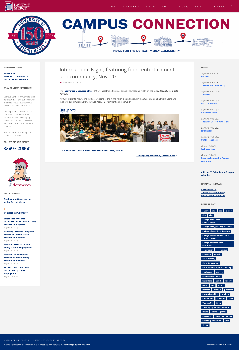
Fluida (219, 345)
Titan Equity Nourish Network (215, 307)
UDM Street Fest (209, 140)
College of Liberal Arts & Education (213, 244)
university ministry (223, 316)
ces (220, 211)
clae (211, 215)
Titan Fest (206, 94)
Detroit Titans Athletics (16, 79)
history (228, 281)
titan (218, 303)
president (228, 289)
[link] (231, 6)
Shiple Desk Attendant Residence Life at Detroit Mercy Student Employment (20, 221)
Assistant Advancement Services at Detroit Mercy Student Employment (16, 257)
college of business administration (211, 221)
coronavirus (221, 250)
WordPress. (230, 345)
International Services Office (77, 91)
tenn (231, 298)
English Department (211, 276)
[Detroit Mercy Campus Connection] (17, 6)
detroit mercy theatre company (216, 267)
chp (204, 215)
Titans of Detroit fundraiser (215, 121)
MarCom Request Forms (16, 340)
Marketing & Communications (76, 345)
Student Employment (16, 213)
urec (227, 320)
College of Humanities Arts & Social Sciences (215, 236)
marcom (206, 289)
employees (207, 272)
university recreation (211, 320)
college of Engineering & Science (217, 227)
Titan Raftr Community (16, 76)
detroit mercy (208, 258)
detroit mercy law (210, 263)
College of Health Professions (216, 231)
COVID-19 (206, 254)
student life (207, 298)
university (206, 316)
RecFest (205, 76)
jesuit (205, 285)
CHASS (229, 211)
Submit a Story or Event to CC (49, 340)
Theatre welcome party (213, 85)
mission (217, 289)
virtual (205, 325)
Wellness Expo (208, 149)
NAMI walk (206, 130)
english (219, 272)
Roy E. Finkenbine (210, 294)
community (207, 250)
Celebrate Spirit (209, 112)
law (212, 285)
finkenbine (207, 281)
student (225, 294)
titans (205, 312)
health (218, 281)
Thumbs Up (207, 303)
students (221, 298)
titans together (218, 312)
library (221, 285)
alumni (205, 211)
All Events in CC (11, 73)
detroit (217, 254)
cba (213, 211)
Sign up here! (68, 110)
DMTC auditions (209, 103)
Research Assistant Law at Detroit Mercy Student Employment (17, 270)
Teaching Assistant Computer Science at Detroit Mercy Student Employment (19, 234)
